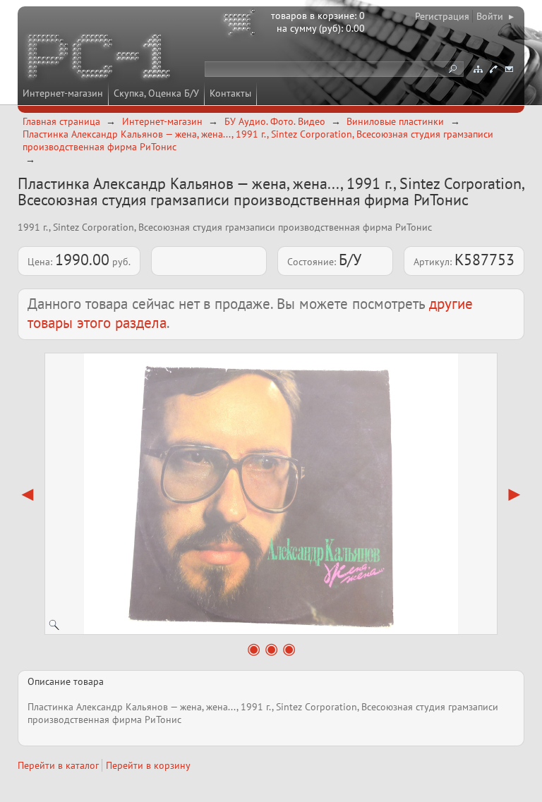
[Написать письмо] (509, 69)
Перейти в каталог (58, 765)
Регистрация (442, 16)
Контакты (230, 93)
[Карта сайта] (478, 69)
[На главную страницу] (100, 58)
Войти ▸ (495, 16)
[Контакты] (493, 69)
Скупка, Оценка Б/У (156, 93)
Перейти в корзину (148, 765)
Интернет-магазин (63, 93)
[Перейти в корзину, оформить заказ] (241, 24)
